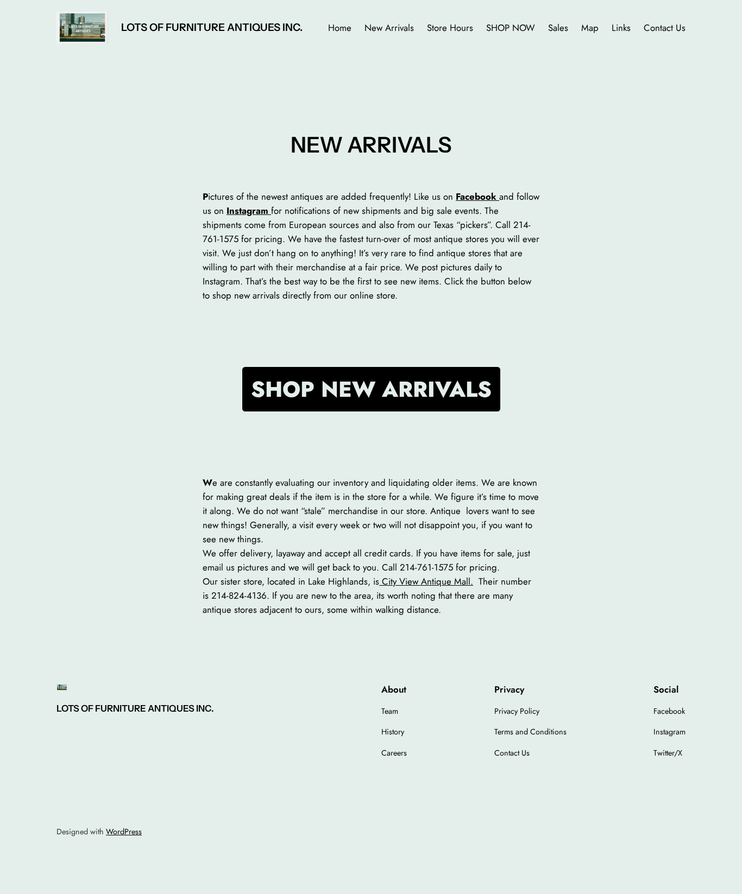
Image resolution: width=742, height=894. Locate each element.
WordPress (124, 831)
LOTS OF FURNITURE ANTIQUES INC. (212, 27)
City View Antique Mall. (426, 581)
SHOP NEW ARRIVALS (371, 389)
